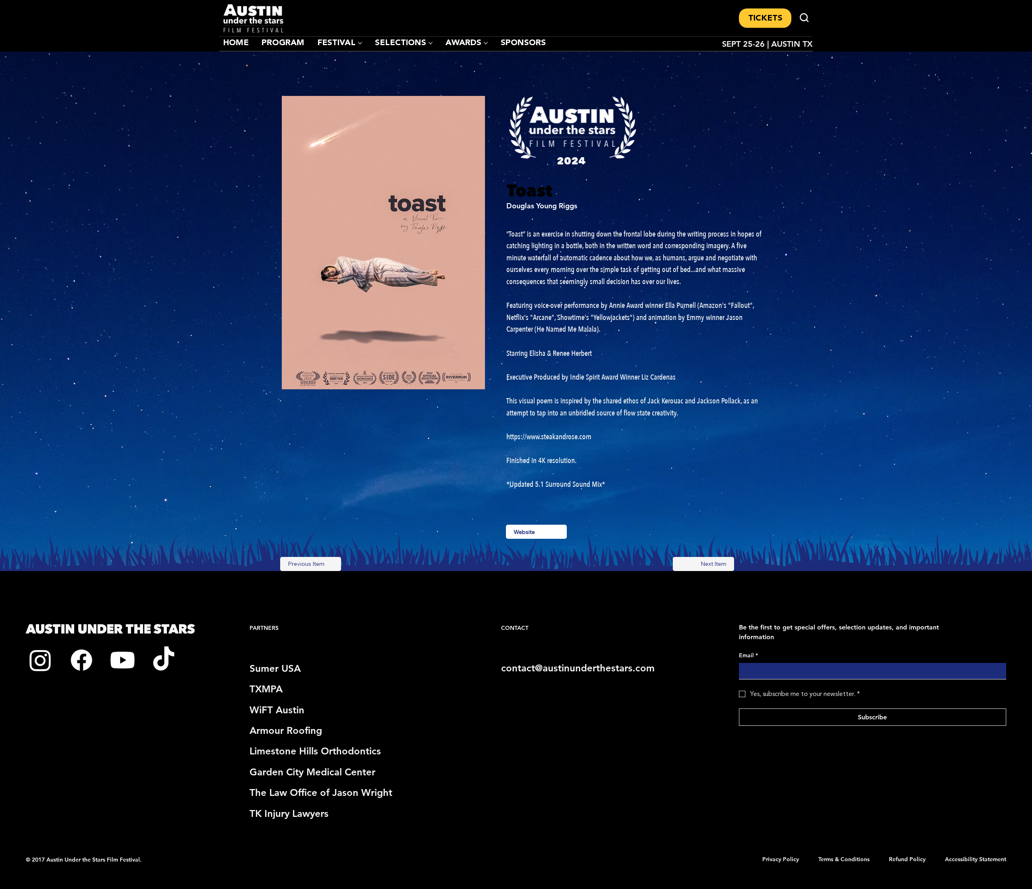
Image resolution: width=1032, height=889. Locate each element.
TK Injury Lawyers (289, 813)
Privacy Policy (780, 859)
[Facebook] (81, 660)
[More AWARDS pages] (486, 43)
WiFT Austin (277, 710)
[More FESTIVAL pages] (360, 43)
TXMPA (266, 689)
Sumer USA (275, 668)
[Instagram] (40, 660)
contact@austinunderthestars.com (578, 668)
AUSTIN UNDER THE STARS (110, 629)
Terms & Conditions (844, 859)
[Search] (804, 18)
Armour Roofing (286, 730)
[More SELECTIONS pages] (431, 43)
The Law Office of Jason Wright (321, 792)
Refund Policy (907, 859)
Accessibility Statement (975, 859)
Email (748, 655)
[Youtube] (122, 660)
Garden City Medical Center (312, 772)
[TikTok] (164, 660)
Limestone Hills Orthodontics (315, 751)
